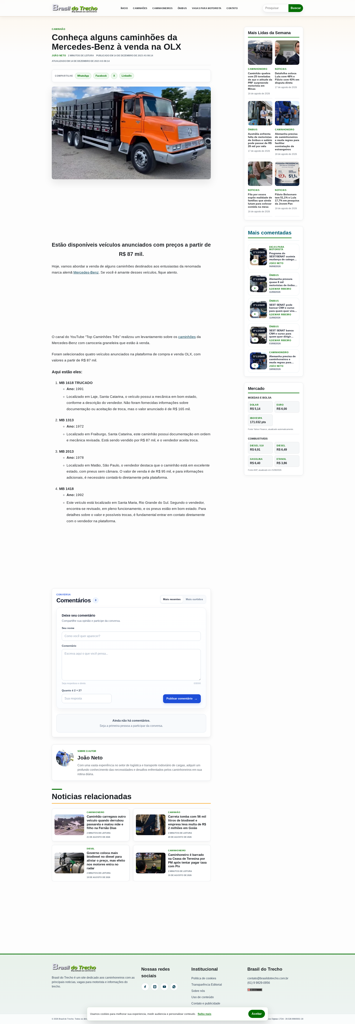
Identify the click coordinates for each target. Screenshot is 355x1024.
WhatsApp (83, 75)
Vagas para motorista (206, 8)
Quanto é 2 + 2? (72, 690)
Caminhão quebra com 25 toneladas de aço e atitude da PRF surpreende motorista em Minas (260, 81)
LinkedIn (127, 75)
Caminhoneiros (162, 8)
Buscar (296, 8)
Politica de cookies (203, 978)
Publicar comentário (181, 698)
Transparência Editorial (206, 984)
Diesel (91, 849)
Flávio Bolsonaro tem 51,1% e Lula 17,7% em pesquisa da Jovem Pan (287, 199)
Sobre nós (198, 990)
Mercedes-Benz (86, 272)
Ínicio (124, 8)
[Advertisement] (131, 210)
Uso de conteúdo (202, 997)
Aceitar (257, 1013)
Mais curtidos (194, 599)
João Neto (59, 55)
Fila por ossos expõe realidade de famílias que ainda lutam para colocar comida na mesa (260, 200)
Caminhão (58, 29)
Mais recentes (172, 599)
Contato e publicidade (205, 1003)
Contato (232, 8)
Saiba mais (204, 1013)
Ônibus (182, 8)
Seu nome (68, 628)
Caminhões (140, 8)
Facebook (101, 75)
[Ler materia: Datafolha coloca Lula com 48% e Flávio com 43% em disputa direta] (287, 52)
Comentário (69, 645)
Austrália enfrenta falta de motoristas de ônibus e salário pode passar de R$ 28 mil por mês (260, 140)
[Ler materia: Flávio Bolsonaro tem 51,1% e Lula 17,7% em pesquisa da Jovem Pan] (287, 174)
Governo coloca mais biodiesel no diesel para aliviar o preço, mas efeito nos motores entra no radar (106, 860)
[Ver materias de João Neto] (65, 762)
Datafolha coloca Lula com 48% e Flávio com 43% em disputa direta (287, 78)
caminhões (187, 337)
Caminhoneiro (95, 812)
